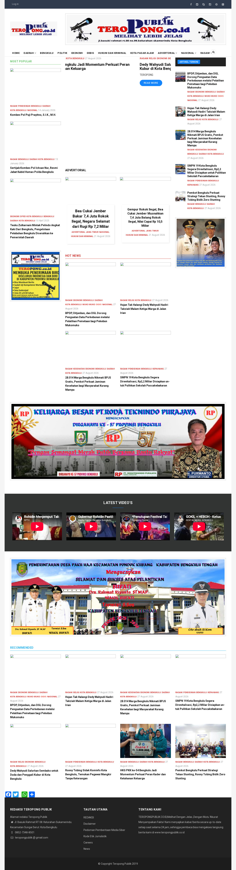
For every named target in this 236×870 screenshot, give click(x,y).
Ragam (205, 53)
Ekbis (90, 53)
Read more (76, 83)
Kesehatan (79, 369)
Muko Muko (88, 304)
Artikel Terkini (188, 61)
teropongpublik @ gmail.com (31, 837)
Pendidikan (134, 369)
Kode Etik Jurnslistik (95, 836)
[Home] (33, 28)
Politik (62, 53)
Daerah (29, 53)
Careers (88, 842)
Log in (15, 4)
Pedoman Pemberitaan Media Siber (104, 830)
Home (16, 53)
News (87, 848)
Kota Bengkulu (115, 58)
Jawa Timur (92, 232)
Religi (78, 58)
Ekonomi (77, 53)
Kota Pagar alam (142, 53)
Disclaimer (90, 823)
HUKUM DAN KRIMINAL (112, 53)
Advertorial (167, 53)
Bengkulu (46, 53)
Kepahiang (158, 369)
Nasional (188, 53)
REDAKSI (89, 817)
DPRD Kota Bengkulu (31, 216)
